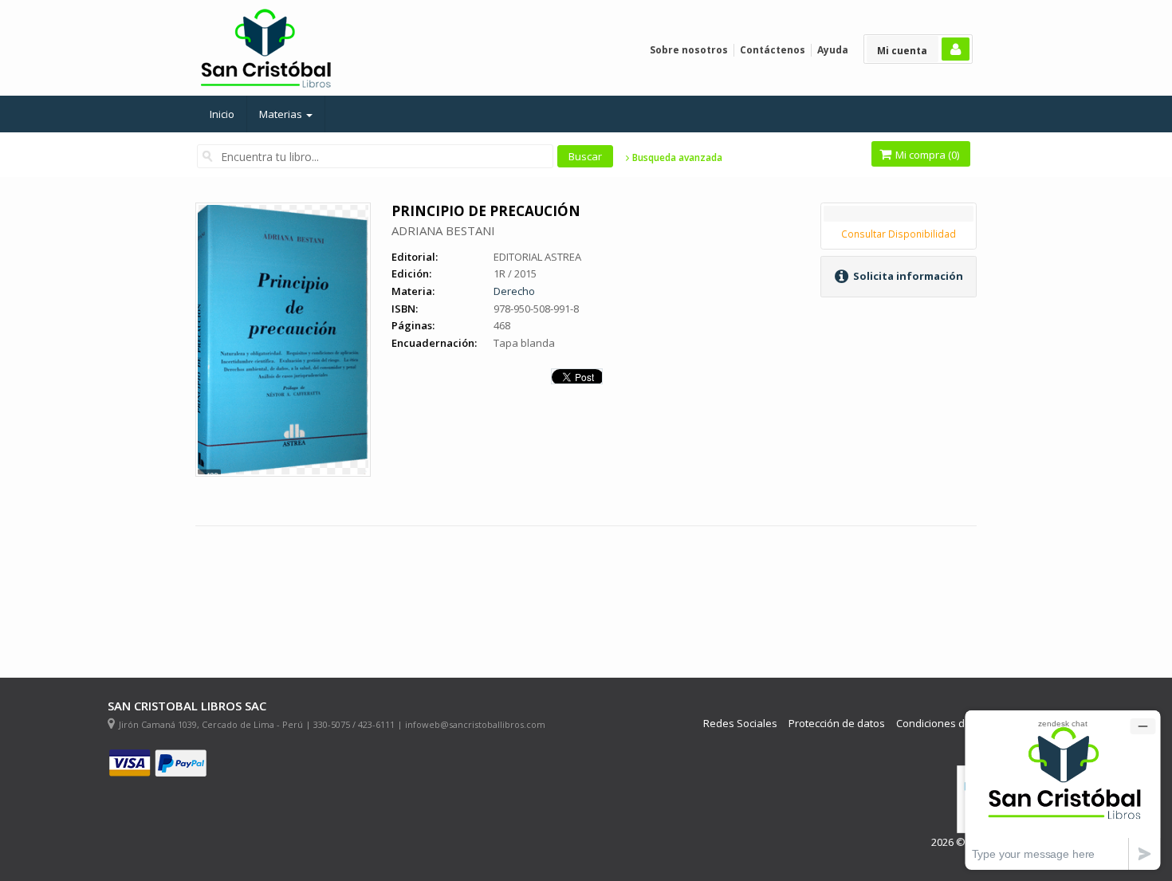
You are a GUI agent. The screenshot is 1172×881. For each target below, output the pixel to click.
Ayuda (832, 50)
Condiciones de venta (948, 723)
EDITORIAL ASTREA (537, 257)
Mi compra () (926, 154)
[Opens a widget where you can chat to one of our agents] (1062, 789)
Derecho (514, 291)
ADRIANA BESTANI (443, 230)
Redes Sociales (740, 723)
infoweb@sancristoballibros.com (475, 724)
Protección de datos (837, 723)
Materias (282, 114)
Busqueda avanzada (676, 158)
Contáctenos (772, 50)
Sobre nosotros (689, 50)
